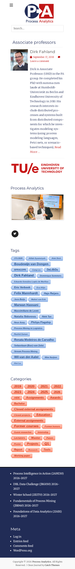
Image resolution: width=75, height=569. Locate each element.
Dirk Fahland (42, 51)
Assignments (35, 397)
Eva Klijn (41, 288)
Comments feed (23, 546)
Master (35, 437)
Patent (50, 438)
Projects (32, 443)
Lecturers (19, 438)
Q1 (47, 443)
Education (43, 414)
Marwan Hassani (26, 305)
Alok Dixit (56, 258)
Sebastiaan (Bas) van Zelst (29, 345)
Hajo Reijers (51, 293)
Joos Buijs (19, 299)
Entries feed (20, 541)
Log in (17, 536)
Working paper (22, 455)
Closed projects (22, 415)
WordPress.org (22, 550)
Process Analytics (41, 561)
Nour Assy (19, 322)
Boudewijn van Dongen (31, 264)
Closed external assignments (33, 409)
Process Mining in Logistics (28, 328)
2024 (31, 392)
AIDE (17, 398)
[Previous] (18, 207)
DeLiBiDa (52, 269)
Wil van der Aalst (26, 357)
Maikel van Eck (38, 299)
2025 (44, 392)
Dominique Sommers (50, 276)
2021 (44, 386)
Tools (47, 449)
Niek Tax (47, 316)
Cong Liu (36, 270)
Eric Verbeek (22, 287)
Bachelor (19, 403)
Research (33, 450)
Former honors (52, 426)
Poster (17, 444)
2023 (17, 392)
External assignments (28, 420)
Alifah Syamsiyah (37, 258)
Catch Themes (52, 565)
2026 (57, 392)
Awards (55, 397)
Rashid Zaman (21, 334)
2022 (57, 386)
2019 (17, 386)
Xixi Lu (17, 363)
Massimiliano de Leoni (26, 310)
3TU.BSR (18, 258)
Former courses (26, 426)
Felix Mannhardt (26, 293)
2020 (31, 386)
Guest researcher (23, 432)
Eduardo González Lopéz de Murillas (31, 282)
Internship (43, 432)
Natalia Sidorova (25, 316)
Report (18, 449)
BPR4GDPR (20, 270)
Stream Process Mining (26, 351)
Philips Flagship (41, 322)
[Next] (56, 207)
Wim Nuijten (51, 357)
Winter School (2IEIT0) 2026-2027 (35, 494)
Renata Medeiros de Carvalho (34, 339)
